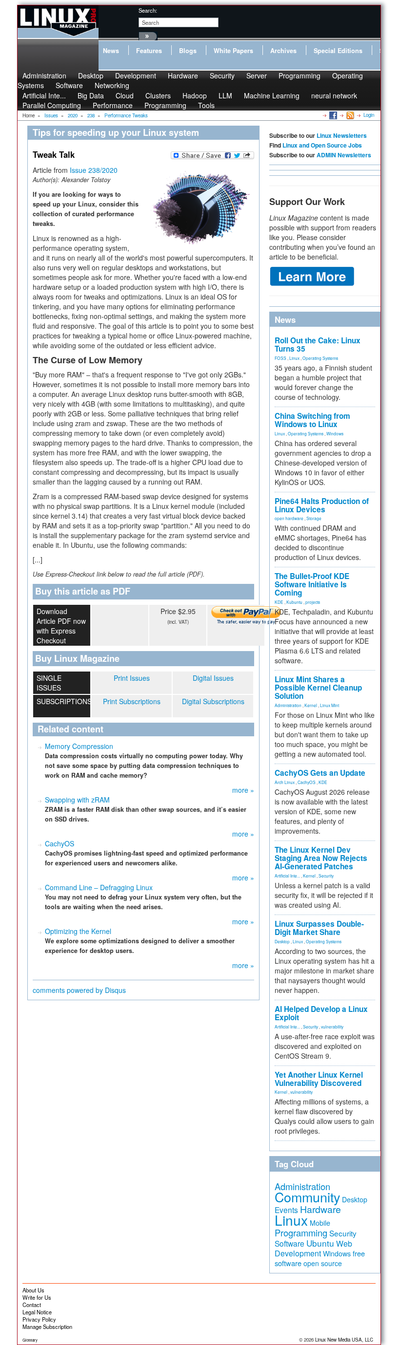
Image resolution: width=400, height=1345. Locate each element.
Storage (313, 518)
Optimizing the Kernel (78, 931)
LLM (225, 95)
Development (135, 75)
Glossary (30, 1340)
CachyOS (59, 843)
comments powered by (79, 990)
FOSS (280, 358)
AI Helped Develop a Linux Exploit (321, 1013)
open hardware (289, 518)
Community (307, 1196)
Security (222, 75)
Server (256, 75)
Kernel (310, 705)
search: (148, 10)
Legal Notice (37, 1312)
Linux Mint (329, 705)
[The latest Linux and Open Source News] (349, 115)
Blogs (188, 50)
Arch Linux (285, 782)
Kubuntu (294, 602)
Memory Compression (79, 746)
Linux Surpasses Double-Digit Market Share (319, 927)
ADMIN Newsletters (344, 154)
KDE (279, 602)
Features (149, 50)
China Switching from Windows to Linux (312, 420)
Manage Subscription (47, 1326)
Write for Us (36, 1297)
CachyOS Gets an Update (320, 772)
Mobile (320, 1223)
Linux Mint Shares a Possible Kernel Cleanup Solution (318, 687)
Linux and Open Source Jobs (322, 145)
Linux (294, 358)
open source (322, 1263)
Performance (113, 105)
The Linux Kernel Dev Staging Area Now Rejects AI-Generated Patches (321, 858)
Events (286, 1209)
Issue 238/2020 (94, 170)
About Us (33, 1290)
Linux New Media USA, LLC (344, 1339)
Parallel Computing (51, 105)
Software (69, 85)
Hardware (183, 75)
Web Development (313, 1248)
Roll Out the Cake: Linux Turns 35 (317, 344)
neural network (334, 95)
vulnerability (332, 1026)
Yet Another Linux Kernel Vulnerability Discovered (319, 1078)
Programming (299, 75)
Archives (283, 50)
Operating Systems (320, 358)
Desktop (282, 941)
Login (368, 115)
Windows (334, 433)
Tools (206, 105)
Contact (31, 1304)
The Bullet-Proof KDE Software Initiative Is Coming (312, 584)
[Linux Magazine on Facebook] (332, 115)
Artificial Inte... (287, 875)
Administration (288, 705)
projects (312, 602)
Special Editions (338, 50)
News (111, 50)
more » (243, 790)
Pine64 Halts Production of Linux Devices (322, 505)
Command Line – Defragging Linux (99, 887)
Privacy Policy (39, 1319)
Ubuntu (320, 1243)
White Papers (233, 50)
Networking (112, 85)
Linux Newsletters (342, 135)
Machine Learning (272, 95)
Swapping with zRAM (77, 799)
